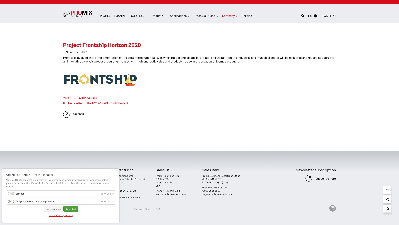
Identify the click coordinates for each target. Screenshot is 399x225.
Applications (178, 16)
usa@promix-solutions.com (171, 193)
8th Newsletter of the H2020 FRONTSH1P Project (95, 103)
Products (157, 16)
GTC (158, 209)
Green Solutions (204, 16)
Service (247, 16)
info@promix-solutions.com (124, 197)
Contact (326, 16)
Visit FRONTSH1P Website (80, 97)
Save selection (53, 209)
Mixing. (105, 16)
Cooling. (137, 16)
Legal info (68, 215)
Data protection (141, 209)
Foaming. (120, 16)
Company (228, 16)
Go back (78, 113)
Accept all (71, 209)
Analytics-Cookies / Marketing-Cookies (35, 201)
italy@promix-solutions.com (217, 193)
